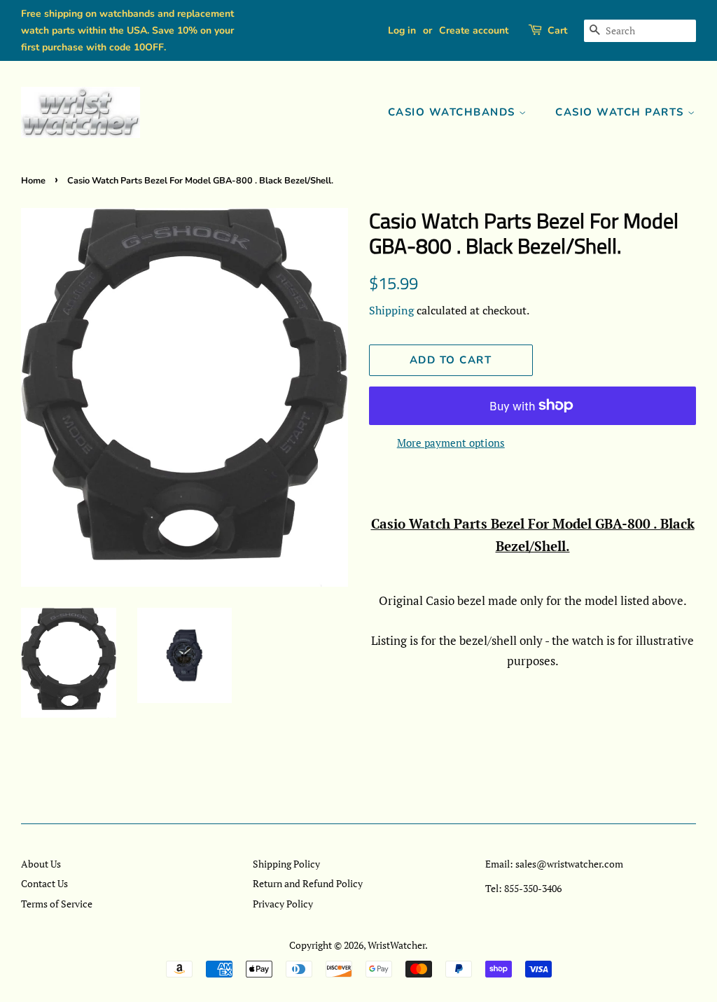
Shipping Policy (286, 863)
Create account (473, 30)
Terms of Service (56, 903)
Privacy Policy (283, 903)
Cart (557, 30)
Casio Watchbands (454, 112)
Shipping (391, 310)
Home (33, 180)
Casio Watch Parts (621, 112)
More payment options (451, 443)
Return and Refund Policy (308, 883)
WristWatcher (396, 945)
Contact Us (44, 883)
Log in (402, 30)
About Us (41, 863)
